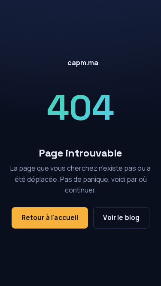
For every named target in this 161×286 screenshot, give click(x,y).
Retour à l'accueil (50, 217)
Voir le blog (121, 217)
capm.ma (82, 62)
